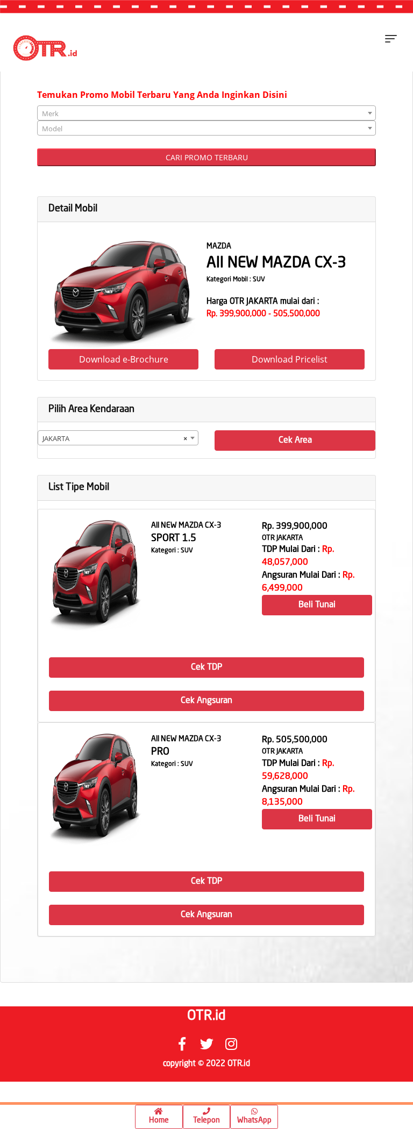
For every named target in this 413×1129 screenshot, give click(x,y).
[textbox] (206, 113)
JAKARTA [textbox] (114, 438)
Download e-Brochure (123, 359)
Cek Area (295, 440)
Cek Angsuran (206, 701)
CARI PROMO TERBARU (207, 157)
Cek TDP (206, 667)
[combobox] (206, 112)
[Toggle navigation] (391, 39)
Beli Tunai (317, 605)
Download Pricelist (289, 359)
